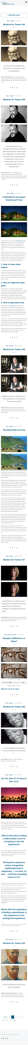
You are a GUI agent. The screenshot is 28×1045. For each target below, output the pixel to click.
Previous (5, 1017)
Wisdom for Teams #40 (14, 24)
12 (10, 1020)
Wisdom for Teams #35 (14, 943)
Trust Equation (12, 305)
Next (15, 1020)
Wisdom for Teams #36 (14, 707)
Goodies (12, 20)
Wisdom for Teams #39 (14, 99)
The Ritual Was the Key (14, 430)
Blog (8, 20)
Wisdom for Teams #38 (14, 349)
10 (3, 1020)
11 (7, 1020)
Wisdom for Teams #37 (14, 560)
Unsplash (18, 678)
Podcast (14, 634)
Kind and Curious (13, 678)
